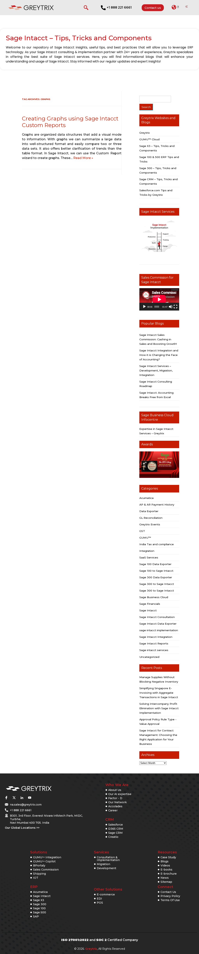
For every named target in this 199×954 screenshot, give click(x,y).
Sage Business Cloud (153, 597)
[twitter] (14, 797)
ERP (34, 887)
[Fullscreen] (175, 307)
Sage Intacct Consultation (157, 617)
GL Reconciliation (150, 517)
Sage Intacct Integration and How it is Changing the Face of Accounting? (158, 355)
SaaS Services (148, 557)
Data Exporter (148, 511)
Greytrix (144, 132)
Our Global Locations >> (22, 827)
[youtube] (29, 797)
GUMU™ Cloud (149, 139)
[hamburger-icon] (186, 7)
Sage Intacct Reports (153, 643)
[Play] (144, 307)
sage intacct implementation (158, 630)
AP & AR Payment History (156, 504)
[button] (175, 7)
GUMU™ (145, 537)
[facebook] (6, 797)
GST (142, 531)
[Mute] (171, 307)
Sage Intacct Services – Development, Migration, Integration (156, 370)
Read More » (83, 158)
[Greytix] (41, 788)
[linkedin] (21, 797)
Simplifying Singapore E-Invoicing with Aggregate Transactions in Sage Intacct (158, 693)
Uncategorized (149, 656)
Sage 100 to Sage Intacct (156, 570)
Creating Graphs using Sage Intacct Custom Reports (70, 121)
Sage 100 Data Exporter (155, 564)
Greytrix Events (149, 524)
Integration (146, 550)
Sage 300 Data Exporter (155, 577)
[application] (159, 299)
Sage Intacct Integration (155, 636)
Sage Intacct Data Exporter (157, 623)
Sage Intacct (148, 610)
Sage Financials (149, 603)
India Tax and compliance (156, 544)
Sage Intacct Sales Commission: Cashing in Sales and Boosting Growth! (158, 339)
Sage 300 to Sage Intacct (156, 583)
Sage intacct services (153, 650)
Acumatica (146, 497)
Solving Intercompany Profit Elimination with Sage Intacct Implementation (159, 708)
